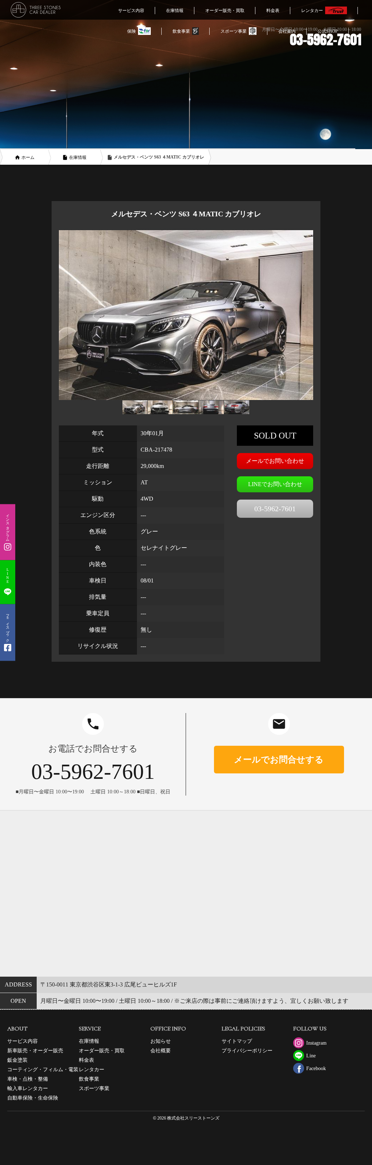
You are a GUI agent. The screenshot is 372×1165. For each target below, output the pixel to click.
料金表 (86, 1060)
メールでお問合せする (279, 759)
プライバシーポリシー (247, 1050)
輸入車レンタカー (27, 1088)
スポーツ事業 (94, 1088)
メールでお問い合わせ (275, 461)
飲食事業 (89, 1079)
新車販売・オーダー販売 (35, 1050)
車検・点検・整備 (27, 1079)
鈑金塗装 (17, 1060)
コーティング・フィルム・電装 (42, 1069)
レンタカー (91, 1069)
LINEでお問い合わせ (275, 484)
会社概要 (160, 1050)
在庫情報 (89, 1041)
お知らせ (160, 1041)
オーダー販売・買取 (102, 1050)
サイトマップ (237, 1041)
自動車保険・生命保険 (32, 1098)
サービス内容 (22, 1041)
